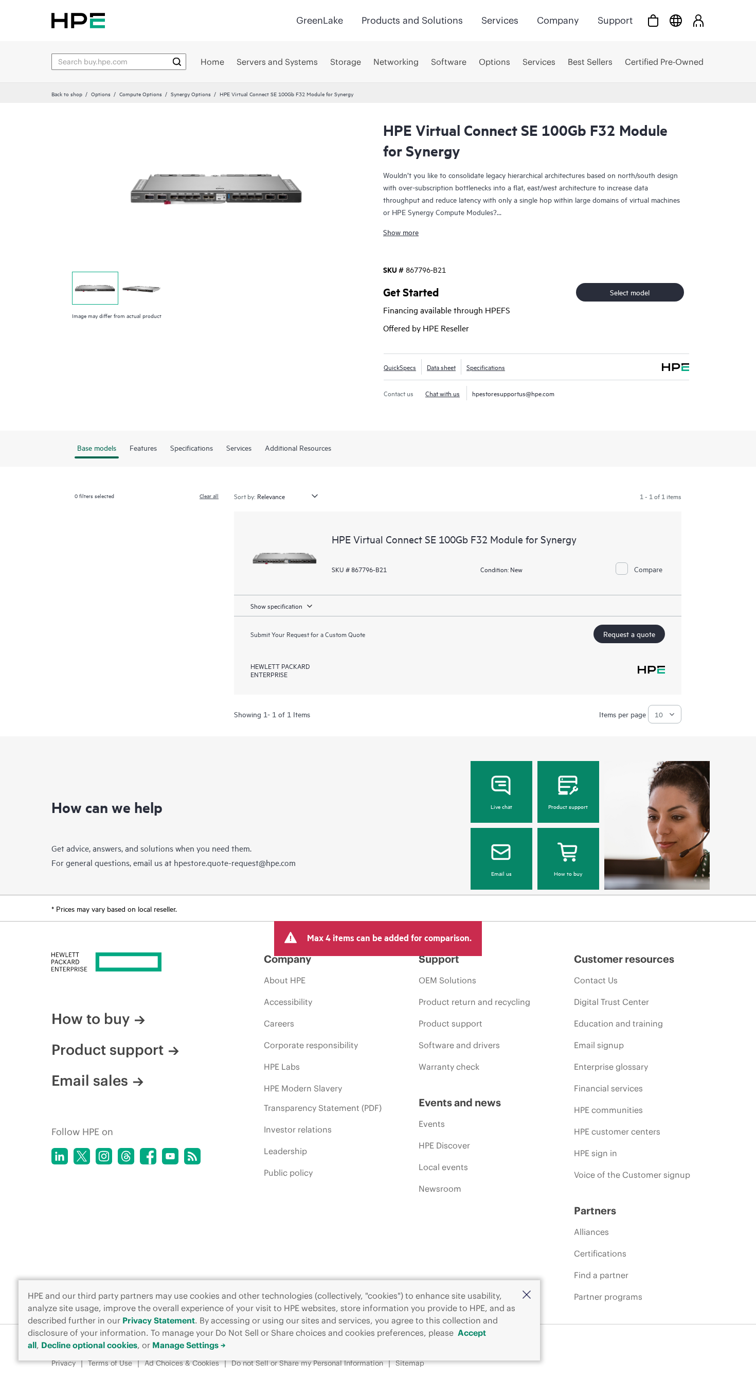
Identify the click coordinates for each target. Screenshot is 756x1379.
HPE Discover (444, 1145)
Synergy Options (191, 94)
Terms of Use (110, 1363)
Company (558, 20)
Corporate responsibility (311, 1045)
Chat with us (442, 393)
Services (499, 20)
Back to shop (66, 94)
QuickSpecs (400, 367)
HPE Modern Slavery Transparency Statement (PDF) (323, 1098)
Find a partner (601, 1275)
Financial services (608, 1088)
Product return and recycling (474, 1002)
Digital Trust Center (611, 1002)
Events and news (460, 1102)
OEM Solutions (447, 980)
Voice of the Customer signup (632, 1175)
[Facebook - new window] (148, 1156)
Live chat (501, 806)
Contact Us (596, 980)
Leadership (285, 1151)
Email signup (599, 1045)
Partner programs (608, 1297)
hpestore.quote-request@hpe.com (235, 862)
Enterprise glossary (611, 1067)
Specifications (485, 367)
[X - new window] (82, 1156)
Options (101, 94)
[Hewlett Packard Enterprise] (78, 20)
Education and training (618, 1023)
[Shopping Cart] (653, 20)
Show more (401, 232)
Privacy (63, 1363)
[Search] (177, 62)
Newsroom (440, 1188)
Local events (443, 1167)
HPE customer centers (617, 1131)
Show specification (276, 605)
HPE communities (608, 1110)
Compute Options (140, 94)
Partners (595, 1210)
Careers (279, 1023)
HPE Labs (282, 1067)
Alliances (591, 1232)
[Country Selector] (676, 20)
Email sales (89, 1080)
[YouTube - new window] (170, 1156)
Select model (630, 292)
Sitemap (409, 1363)
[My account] (698, 20)
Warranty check (449, 1067)
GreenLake (319, 20)
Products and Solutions (412, 20)
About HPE (284, 980)
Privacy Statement (158, 1320)
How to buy (568, 873)
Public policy (288, 1173)
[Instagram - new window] (104, 1156)
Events (432, 1124)
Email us (501, 873)
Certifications (600, 1253)
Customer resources (624, 958)
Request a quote (629, 634)
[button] (527, 1295)
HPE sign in (595, 1153)
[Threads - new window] (126, 1156)
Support (615, 20)
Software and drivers (459, 1045)
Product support (568, 806)
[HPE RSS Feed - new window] (192, 1156)
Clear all (209, 495)
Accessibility (288, 1002)
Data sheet (441, 367)
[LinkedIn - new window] (59, 1156)
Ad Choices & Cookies (182, 1363)
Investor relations (298, 1129)
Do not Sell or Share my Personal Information (307, 1363)
